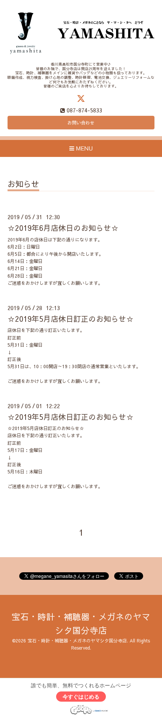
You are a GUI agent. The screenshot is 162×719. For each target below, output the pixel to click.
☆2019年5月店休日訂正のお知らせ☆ (71, 318)
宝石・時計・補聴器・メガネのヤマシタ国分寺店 (77, 641)
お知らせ (23, 184)
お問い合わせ (81, 123)
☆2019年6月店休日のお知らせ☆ (63, 228)
